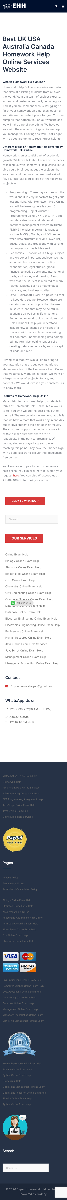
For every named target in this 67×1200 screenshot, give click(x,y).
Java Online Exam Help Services (26, 644)
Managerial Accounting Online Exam (23, 1014)
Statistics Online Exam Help (23, 567)
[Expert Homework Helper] (15, 6)
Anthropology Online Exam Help (20, 923)
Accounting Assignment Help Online (23, 917)
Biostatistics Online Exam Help (25, 573)
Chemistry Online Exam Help (23, 586)
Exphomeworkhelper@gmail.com (32, 686)
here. (16, 475)
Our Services (24, 538)
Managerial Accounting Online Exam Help (32, 663)
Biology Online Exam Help (22, 561)
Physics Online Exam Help (17, 1098)
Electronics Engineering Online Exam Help (32, 625)
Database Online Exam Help (23, 612)
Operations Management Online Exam (24, 1086)
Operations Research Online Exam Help (25, 1092)
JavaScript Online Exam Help (24, 650)
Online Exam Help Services (18, 816)
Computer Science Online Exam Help (29, 599)
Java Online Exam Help (16, 810)
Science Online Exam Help (17, 1069)
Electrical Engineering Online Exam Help (31, 618)
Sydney (42, 1194)
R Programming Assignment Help (21, 793)
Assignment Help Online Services (21, 787)
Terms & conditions (13, 883)
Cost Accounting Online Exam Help (22, 991)
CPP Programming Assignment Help (23, 799)
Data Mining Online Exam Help (25, 605)
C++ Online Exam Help (20, 580)
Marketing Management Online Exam (23, 1020)
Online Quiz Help (12, 781)
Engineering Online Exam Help (24, 631)
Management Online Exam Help (25, 657)
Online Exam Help (16, 554)
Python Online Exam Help (17, 1075)
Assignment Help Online (16, 911)
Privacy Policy (10, 877)
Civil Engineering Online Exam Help (28, 593)
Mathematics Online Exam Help (20, 775)
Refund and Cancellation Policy (20, 889)
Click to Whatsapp (25, 501)
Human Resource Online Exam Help (28, 637)
